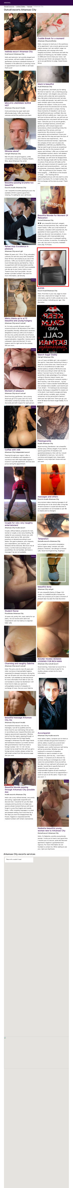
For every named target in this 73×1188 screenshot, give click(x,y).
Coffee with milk (12, 450)
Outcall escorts (9, 6)
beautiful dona (44, 587)
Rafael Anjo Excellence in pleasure (16, 247)
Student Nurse (11, 611)
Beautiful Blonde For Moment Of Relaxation (53, 216)
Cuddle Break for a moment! (51, 38)
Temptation (43, 539)
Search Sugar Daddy (47, 354)
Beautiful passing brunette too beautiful (19, 184)
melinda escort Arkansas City (19, 51)
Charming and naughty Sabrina (19, 663)
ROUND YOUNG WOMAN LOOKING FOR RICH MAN (50, 660)
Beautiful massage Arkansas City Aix (18, 718)
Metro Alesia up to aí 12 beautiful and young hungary (18, 319)
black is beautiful (46, 84)
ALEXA (41, 288)
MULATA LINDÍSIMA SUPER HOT (18, 104)
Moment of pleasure (14, 391)
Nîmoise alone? (12, 151)
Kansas (29, 6)
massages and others (48, 496)
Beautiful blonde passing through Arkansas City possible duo (20, 789)
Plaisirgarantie (44, 441)
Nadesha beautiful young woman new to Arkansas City (51, 829)
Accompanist (44, 733)
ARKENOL (7, 3)
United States (20, 6)
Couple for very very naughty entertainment (19, 524)
